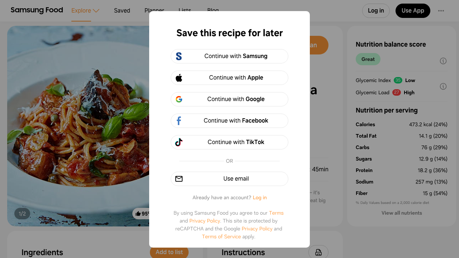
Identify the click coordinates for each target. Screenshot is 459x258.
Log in (260, 197)
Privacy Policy (204, 221)
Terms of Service (221, 236)
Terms (276, 213)
